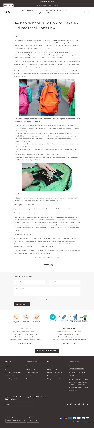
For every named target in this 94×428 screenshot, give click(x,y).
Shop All (50, 366)
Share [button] (18, 36)
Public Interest (9, 376)
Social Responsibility (11, 379)
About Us (8, 366)
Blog (6, 369)
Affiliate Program (52, 369)
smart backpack (26, 71)
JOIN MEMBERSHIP (24, 344)
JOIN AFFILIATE (67, 344)
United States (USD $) (14, 420)
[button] (80, 12)
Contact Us (29, 366)
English (31, 420)
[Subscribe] (36, 404)
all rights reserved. (84, 421)
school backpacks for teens (49, 257)
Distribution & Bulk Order (13, 372)
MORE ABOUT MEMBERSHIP (47, 351)
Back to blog (48, 265)
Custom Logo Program (54, 372)
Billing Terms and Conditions (56, 379)
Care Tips (29, 376)
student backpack (58, 40)
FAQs (27, 379)
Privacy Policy (51, 376)
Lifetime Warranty (32, 372)
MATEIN (77, 421)
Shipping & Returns (32, 369)
